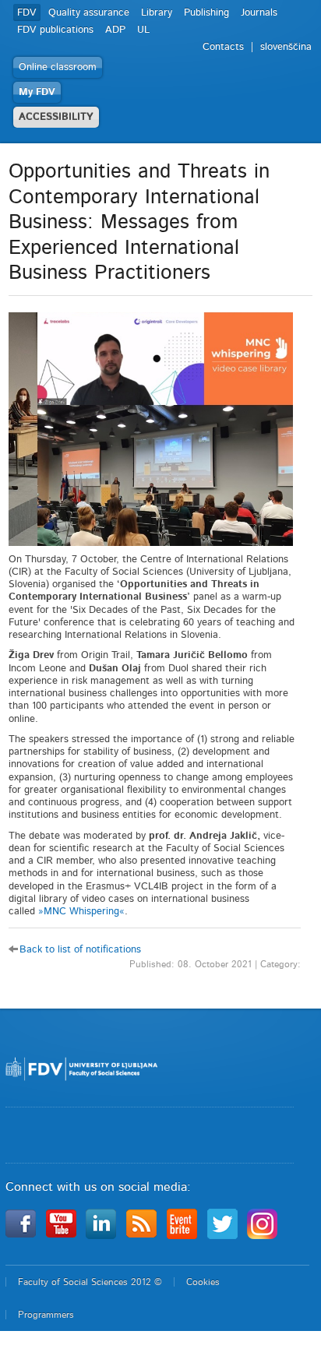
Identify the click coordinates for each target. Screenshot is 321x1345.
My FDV (37, 92)
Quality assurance (88, 13)
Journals (259, 13)
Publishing (206, 13)
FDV (27, 13)
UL (143, 30)
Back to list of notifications (80, 950)
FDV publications (55, 30)
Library (156, 13)
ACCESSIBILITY (56, 117)
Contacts (223, 47)
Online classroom (58, 67)
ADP (115, 30)
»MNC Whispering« (81, 912)
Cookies (203, 1282)
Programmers (46, 1314)
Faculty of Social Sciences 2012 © (90, 1282)
